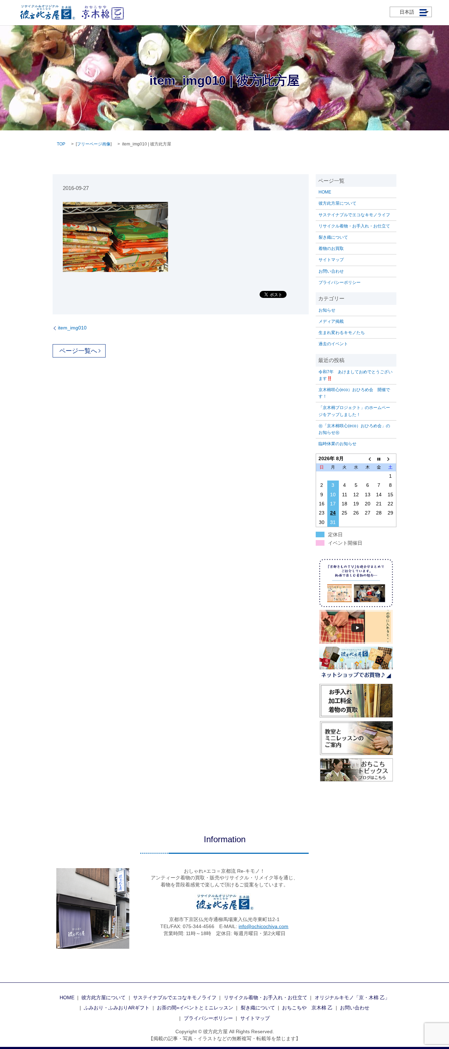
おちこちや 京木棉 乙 (307, 1007)
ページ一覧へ (78, 350)
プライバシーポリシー (340, 282)
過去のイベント (333, 343)
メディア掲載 (331, 321)
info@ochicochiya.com (263, 926)
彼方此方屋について (337, 203)
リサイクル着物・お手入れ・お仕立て (354, 226)
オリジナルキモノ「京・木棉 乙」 (352, 997)
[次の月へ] (390, 458)
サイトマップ (331, 259)
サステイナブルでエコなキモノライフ (354, 214)
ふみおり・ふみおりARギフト (116, 1007)
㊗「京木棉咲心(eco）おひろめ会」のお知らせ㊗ (354, 429)
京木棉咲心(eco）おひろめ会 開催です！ (354, 393)
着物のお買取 (331, 248)
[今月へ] (379, 458)
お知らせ (327, 310)
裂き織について (333, 237)
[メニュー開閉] (423, 12)
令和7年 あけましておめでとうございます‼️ (356, 375)
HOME (325, 192)
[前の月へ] (367, 458)
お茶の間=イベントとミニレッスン (195, 1007)
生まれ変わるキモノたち (342, 332)
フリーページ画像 (93, 144)
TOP (61, 144)
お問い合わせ (331, 271)
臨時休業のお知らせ (337, 443)
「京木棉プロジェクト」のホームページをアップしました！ (354, 411)
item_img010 (72, 328)
